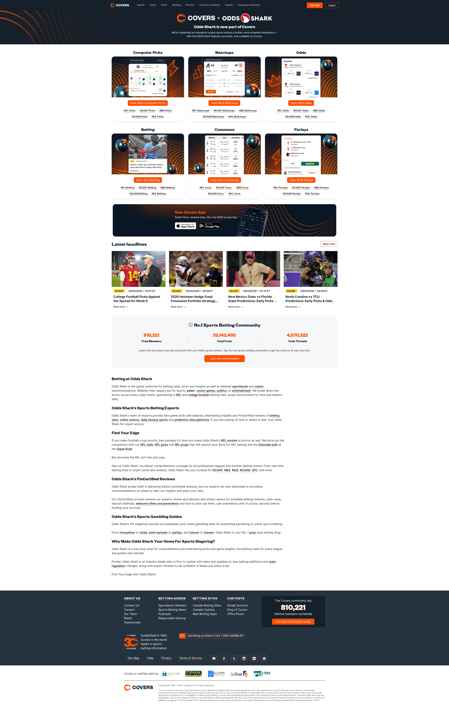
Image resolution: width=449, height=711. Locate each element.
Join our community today (293, 621)
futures (194, 532)
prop (252, 532)
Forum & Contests (209, 4)
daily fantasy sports (154, 419)
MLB (235, 470)
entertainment (241, 390)
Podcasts (164, 614)
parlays (177, 532)
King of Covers (237, 609)
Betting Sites (205, 598)
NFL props (182, 444)
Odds (153, 4)
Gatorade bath (268, 444)
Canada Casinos (204, 609)
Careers (129, 609)
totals (143, 532)
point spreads (158, 532)
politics (222, 390)
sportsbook (240, 386)
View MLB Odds (301, 103)
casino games (206, 390)
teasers (209, 532)
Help (150, 658)
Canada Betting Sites (207, 605)
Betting (176, 4)
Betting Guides (172, 598)
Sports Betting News (172, 609)
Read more (330, 244)
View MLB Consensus (224, 180)
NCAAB (245, 470)
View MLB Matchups (224, 103)
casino (259, 386)
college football (198, 395)
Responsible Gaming (172, 618)
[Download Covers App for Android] (209, 225)
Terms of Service (190, 658)
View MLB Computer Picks (147, 103)
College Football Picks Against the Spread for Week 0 (136, 299)
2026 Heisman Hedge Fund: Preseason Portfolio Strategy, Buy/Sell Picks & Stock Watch (193, 299)
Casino (229, 4)
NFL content (229, 440)
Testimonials (132, 622)
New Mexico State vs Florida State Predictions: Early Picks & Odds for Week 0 (252, 299)
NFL (178, 395)
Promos (190, 4)
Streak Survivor (237, 605)
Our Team (130, 614)
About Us (132, 598)
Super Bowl (124, 449)
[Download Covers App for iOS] (185, 225)
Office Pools (235, 614)
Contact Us (131, 605)
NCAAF (218, 470)
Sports (141, 4)
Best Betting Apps (205, 614)
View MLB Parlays (301, 180)
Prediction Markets (249, 4)
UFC (255, 470)
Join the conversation (224, 358)
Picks (164, 4)
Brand (128, 618)
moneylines (127, 532)
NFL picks (161, 444)
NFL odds (146, 444)
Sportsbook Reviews (172, 605)
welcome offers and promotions (157, 503)
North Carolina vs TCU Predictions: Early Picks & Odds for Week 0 (309, 299)
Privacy (166, 658)
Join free (315, 5)
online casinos (129, 419)
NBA (227, 470)
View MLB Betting (148, 180)
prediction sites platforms (191, 419)
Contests (236, 598)
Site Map (133, 658)
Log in (332, 5)
